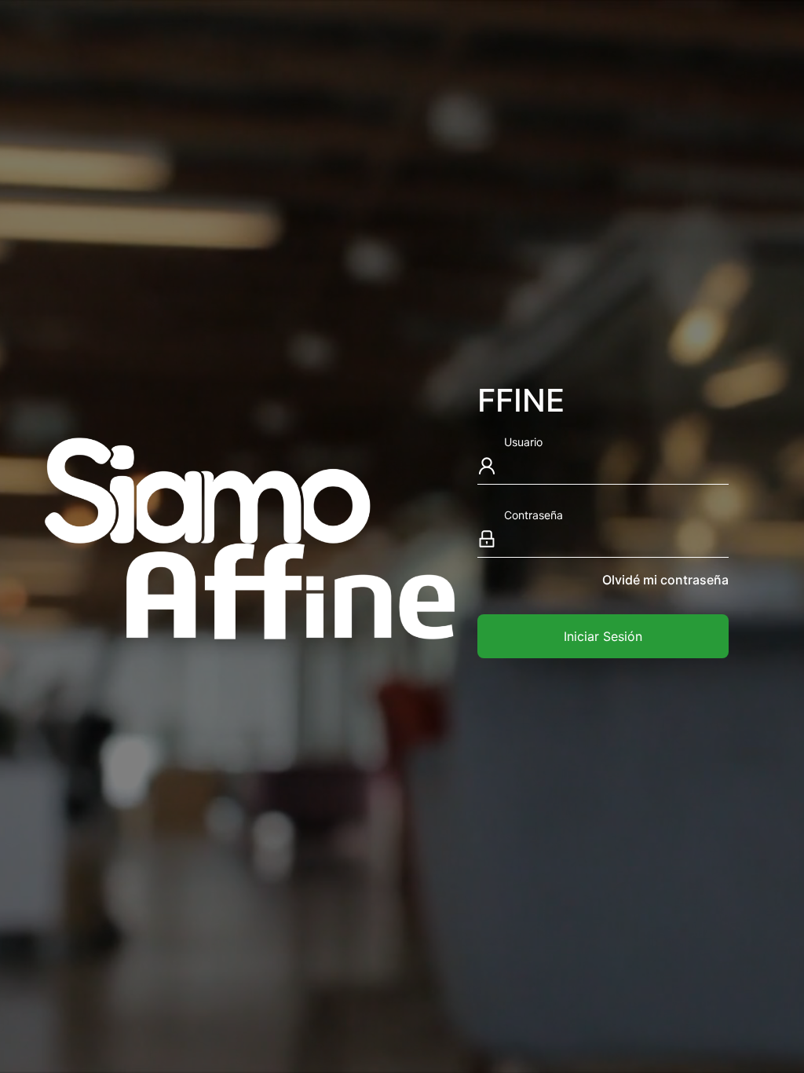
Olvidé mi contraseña (665, 580)
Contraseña (533, 515)
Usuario (523, 442)
